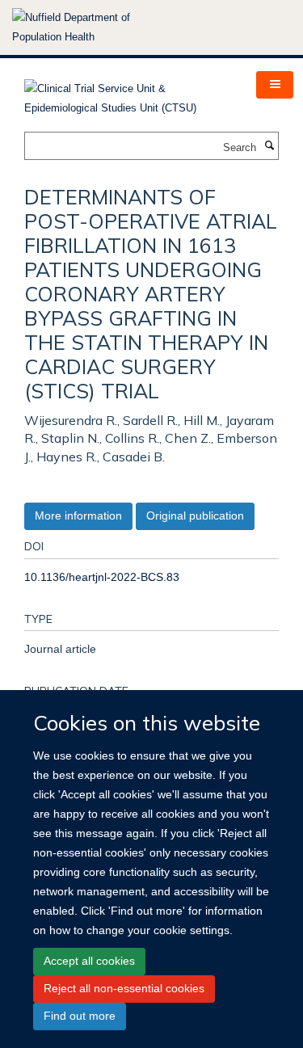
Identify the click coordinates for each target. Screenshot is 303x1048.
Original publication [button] (195, 515)
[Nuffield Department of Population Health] (93, 27)
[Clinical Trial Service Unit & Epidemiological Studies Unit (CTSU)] (128, 93)
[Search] (269, 146)
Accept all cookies (89, 960)
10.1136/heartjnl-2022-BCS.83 (101, 576)
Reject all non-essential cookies (124, 988)
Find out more (80, 1015)
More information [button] (78, 515)
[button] (274, 85)
